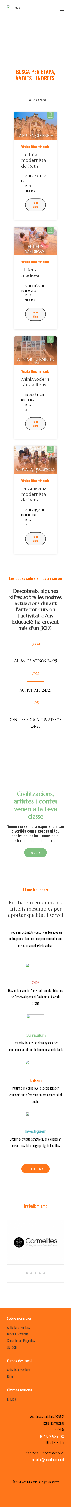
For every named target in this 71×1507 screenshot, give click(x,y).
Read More (36, 205)
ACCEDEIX (35, 853)
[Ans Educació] (15, 9)
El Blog (11, 1399)
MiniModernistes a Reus (35, 382)
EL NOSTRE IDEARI (35, 1169)
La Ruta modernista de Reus (33, 160)
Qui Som (12, 1347)
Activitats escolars (18, 1327)
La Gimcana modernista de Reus (34, 494)
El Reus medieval (31, 272)
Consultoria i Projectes (21, 1340)
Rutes (10, 1376)
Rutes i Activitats (17, 1333)
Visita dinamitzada (35, 147)
